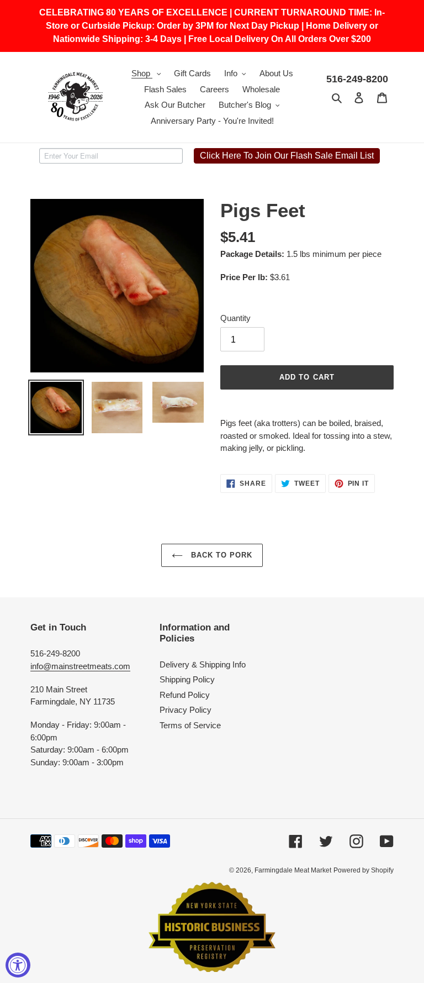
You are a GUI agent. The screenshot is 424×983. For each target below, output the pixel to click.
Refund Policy (185, 695)
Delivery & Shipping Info (203, 664)
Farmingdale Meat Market (293, 870)
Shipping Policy (187, 679)
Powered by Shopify (363, 870)
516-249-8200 (357, 79)
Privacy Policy (185, 709)
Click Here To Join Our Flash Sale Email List (287, 155)
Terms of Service (190, 725)
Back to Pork (220, 555)
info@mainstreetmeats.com (80, 666)
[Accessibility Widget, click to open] (18, 965)
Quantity (235, 318)
